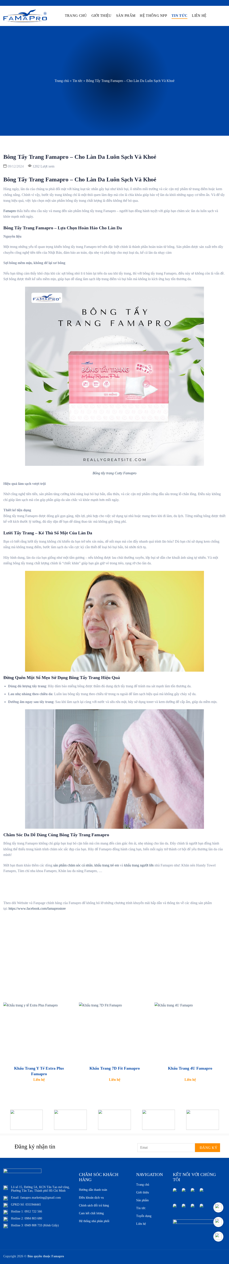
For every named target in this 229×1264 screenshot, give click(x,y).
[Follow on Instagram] (183, 1192)
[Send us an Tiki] (192, 1208)
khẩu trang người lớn (139, 865)
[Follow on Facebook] (174, 1192)
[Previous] (10, 1123)
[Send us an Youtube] (192, 1192)
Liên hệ (199, 15)
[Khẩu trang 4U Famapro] (190, 1032)
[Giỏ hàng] (221, 16)
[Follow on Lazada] (174, 1208)
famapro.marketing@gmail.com (40, 1197)
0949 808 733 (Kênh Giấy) (42, 1225)
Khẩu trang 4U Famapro (190, 1068)
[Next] (219, 1123)
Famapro (9, 211)
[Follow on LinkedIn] (201, 1192)
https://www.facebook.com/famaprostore (37, 908)
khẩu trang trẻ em (107, 865)
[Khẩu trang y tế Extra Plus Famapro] (38, 1032)
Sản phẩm (126, 15)
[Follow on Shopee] (183, 1208)
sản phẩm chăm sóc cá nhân (73, 865)
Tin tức (179, 15)
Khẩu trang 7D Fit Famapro (114, 1068)
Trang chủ (76, 15)
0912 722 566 (33, 1211)
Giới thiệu (101, 15)
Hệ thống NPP (153, 15)
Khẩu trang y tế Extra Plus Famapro (39, 1071)
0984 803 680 (33, 1218)
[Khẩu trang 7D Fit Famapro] (114, 1032)
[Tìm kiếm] (212, 15)
